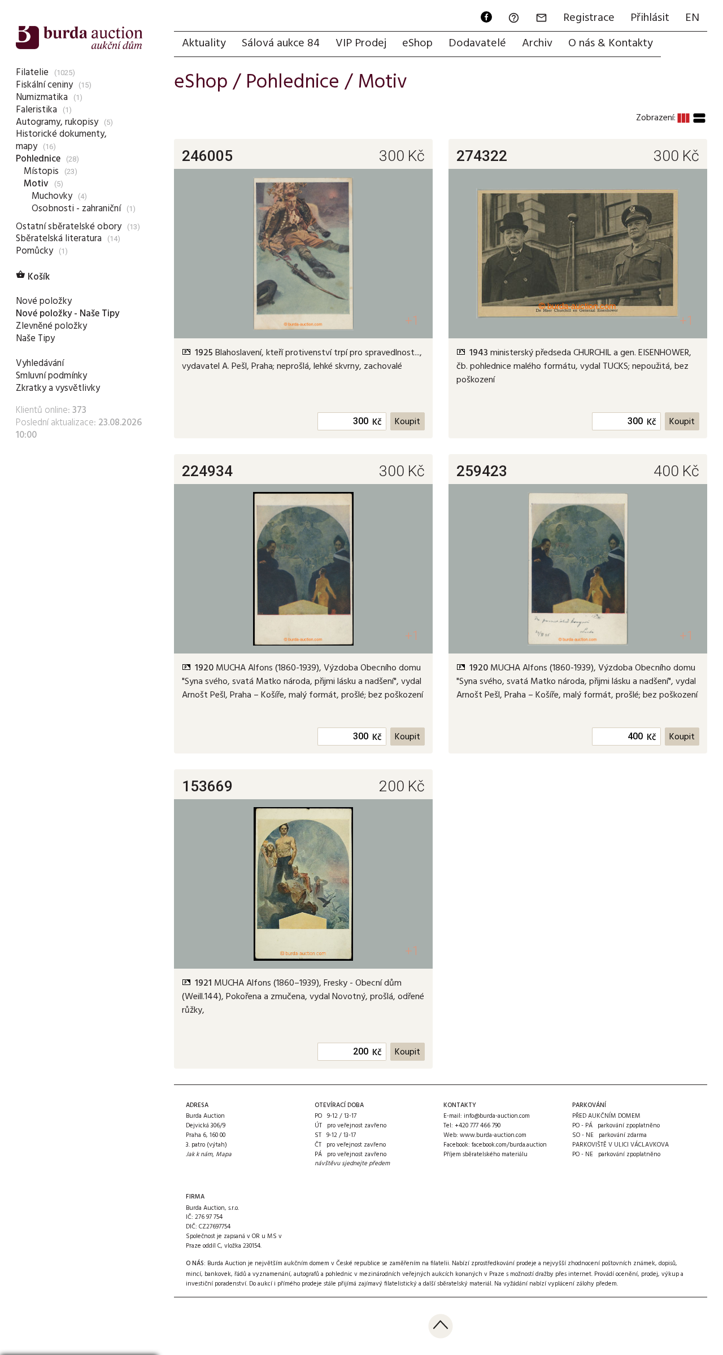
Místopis (41, 171)
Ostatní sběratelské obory (68, 226)
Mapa (224, 1154)
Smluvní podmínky (51, 376)
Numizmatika (42, 97)
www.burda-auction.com (493, 1135)
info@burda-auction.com (497, 1116)
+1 (412, 320)
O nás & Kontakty (610, 43)
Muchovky (52, 196)
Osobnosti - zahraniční (76, 208)
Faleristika (36, 109)
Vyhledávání (40, 363)
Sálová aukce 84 (281, 43)
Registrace (589, 18)
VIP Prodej (361, 43)
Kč (377, 422)
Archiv (537, 43)
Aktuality (204, 43)
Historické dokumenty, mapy (61, 140)
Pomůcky (34, 251)
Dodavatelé (477, 43)
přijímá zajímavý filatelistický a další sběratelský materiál (414, 1284)
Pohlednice (38, 159)
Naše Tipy (35, 338)
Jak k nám (199, 1154)
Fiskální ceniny (44, 85)
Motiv (36, 183)
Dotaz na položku (239, 384)
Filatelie (32, 72)
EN (692, 18)
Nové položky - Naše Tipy (67, 313)
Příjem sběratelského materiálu (485, 1154)
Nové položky (44, 301)
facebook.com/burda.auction (509, 1145)
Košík (33, 277)
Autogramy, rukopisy (57, 122)
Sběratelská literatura (59, 238)
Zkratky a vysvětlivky (58, 388)
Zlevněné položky (51, 326)
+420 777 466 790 (477, 1126)
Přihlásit (649, 18)
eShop (417, 43)
